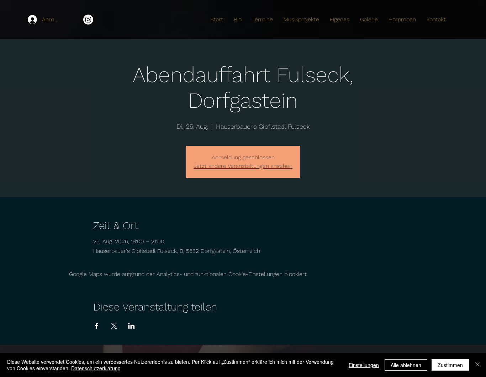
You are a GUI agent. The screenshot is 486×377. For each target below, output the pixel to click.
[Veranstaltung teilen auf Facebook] (96, 326)
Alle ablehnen (406, 364)
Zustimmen (450, 364)
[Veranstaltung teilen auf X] (114, 326)
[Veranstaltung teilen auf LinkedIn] (131, 326)
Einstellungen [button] (364, 364)
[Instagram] (88, 20)
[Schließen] (477, 365)
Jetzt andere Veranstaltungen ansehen (243, 166)
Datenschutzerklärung (96, 368)
